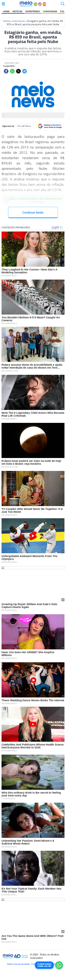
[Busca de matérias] (62, 4)
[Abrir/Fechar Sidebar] (3, 4)
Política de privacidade (18, 964)
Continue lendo (33, 212)
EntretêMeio (32, 11)
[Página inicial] (26, 4)
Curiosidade (50, 11)
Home (6, 11)
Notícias (17, 11)
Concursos (19, 21)
